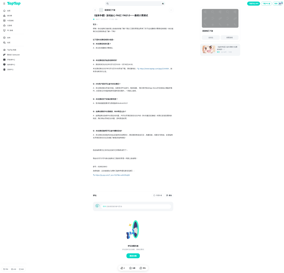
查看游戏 (229, 37)
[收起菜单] (4, 3)
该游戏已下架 (207, 31)
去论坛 (210, 37)
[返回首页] (14, 3)
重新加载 (133, 256)
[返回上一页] (95, 10)
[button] (278, 4)
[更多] (171, 10)
